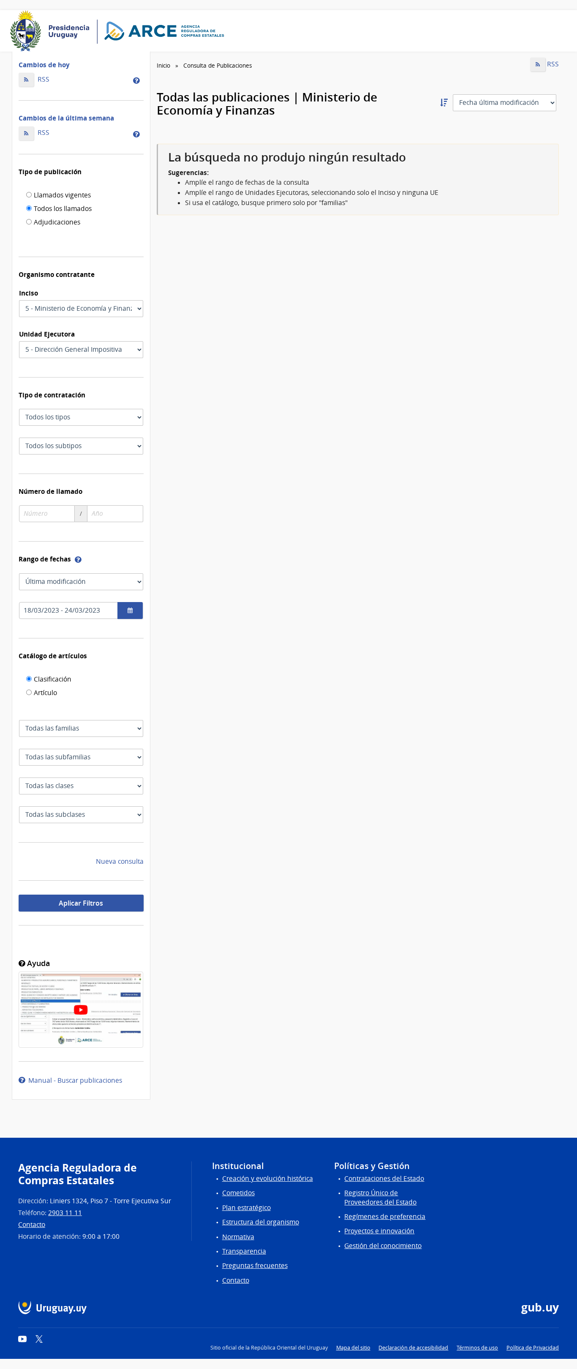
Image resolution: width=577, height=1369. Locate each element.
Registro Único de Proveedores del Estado (380, 1197)
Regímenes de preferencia (384, 1216)
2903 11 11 (65, 1212)
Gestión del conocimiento (383, 1245)
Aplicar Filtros (81, 903)
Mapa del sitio (353, 1347)
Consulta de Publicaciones (217, 65)
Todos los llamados (63, 209)
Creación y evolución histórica (267, 1178)
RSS (42, 79)
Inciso (28, 293)
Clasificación (52, 680)
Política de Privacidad (532, 1347)
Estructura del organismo (260, 1222)
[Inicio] (120, 31)
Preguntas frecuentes (255, 1265)
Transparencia (244, 1251)
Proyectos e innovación (379, 1231)
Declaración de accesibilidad (413, 1347)
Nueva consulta (120, 861)
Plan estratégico (246, 1207)
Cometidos (238, 1192)
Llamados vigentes (62, 196)
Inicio (163, 65)
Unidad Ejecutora (47, 334)
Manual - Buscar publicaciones (73, 1080)
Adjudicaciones (57, 223)
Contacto (31, 1224)
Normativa (238, 1236)
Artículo (45, 693)
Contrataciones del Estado (384, 1178)
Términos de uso (477, 1347)
